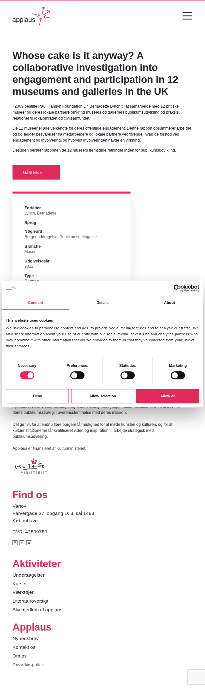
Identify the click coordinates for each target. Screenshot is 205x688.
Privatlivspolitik (28, 664)
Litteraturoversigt (30, 601)
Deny (37, 396)
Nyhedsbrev (25, 638)
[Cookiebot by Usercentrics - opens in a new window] (177, 288)
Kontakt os (24, 647)
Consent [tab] (35, 302)
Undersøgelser (28, 575)
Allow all (167, 396)
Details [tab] (102, 302)
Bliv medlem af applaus (37, 609)
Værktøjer (23, 592)
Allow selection (102, 396)
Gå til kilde (32, 172)
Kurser (19, 583)
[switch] (77, 375)
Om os (19, 656)
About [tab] (169, 302)
